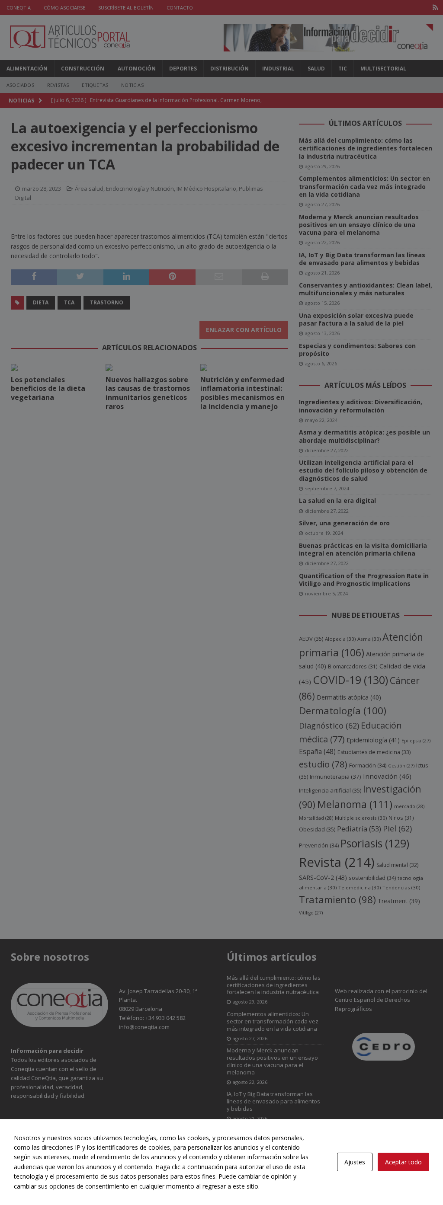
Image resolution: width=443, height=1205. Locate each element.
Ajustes (354, 1162)
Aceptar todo (403, 1162)
